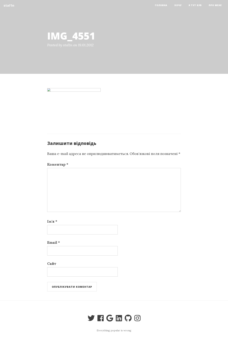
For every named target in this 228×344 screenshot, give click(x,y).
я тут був (195, 5)
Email (53, 242)
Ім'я (52, 221)
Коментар (57, 164)
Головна (161, 5)
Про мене (215, 5)
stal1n (9, 5)
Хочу (178, 5)
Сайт (51, 263)
